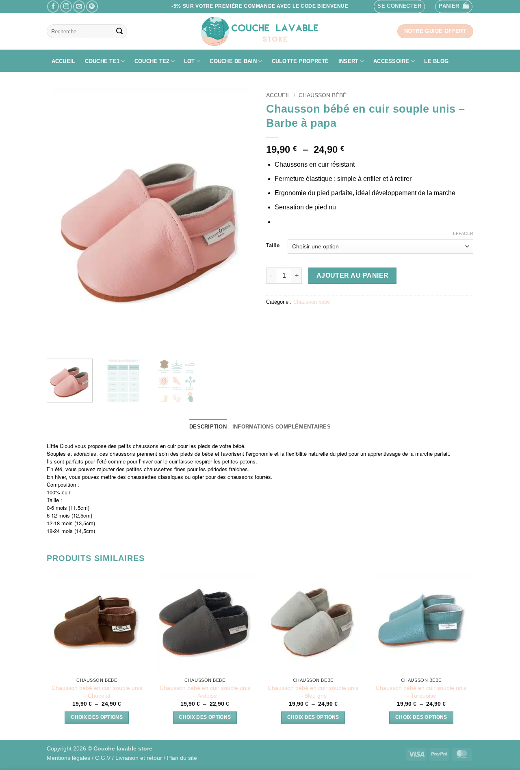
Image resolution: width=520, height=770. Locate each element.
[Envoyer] (119, 31)
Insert (348, 61)
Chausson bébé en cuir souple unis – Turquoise (421, 692)
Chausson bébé (323, 95)
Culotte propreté (300, 61)
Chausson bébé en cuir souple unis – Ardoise (205, 692)
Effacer (463, 233)
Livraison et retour (138, 758)
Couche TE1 (102, 61)
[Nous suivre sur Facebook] (53, 6)
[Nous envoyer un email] (79, 6)
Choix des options (97, 717)
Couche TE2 (151, 61)
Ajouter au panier (352, 275)
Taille (273, 245)
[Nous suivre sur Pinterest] (92, 6)
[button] (399, 6)
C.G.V (102, 758)
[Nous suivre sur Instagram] (66, 6)
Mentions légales (68, 758)
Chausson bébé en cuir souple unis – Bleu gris (313, 692)
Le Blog (436, 61)
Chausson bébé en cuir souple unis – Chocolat (97, 692)
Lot (189, 61)
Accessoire (391, 61)
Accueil (64, 61)
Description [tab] (208, 427)
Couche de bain (233, 61)
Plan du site (182, 758)
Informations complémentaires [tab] (281, 427)
